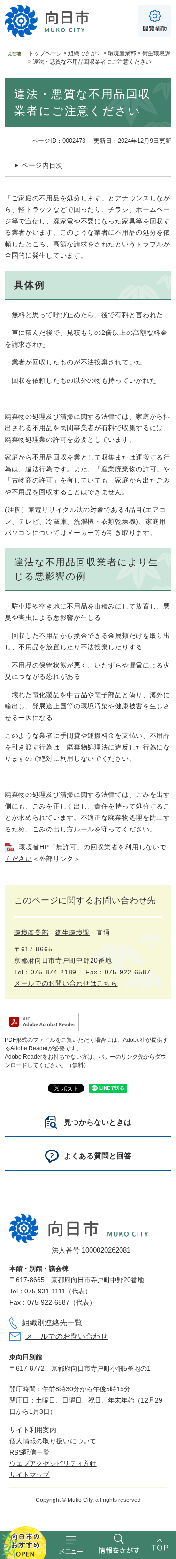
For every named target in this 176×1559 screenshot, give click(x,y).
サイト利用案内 (32, 1429)
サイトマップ (29, 1474)
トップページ (45, 53)
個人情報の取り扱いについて (53, 1441)
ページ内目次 (42, 165)
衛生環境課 (156, 53)
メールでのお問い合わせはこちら (66, 983)
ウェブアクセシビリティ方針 (53, 1463)
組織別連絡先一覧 (52, 1323)
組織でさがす (85, 53)
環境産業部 (31, 932)
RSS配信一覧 (29, 1452)
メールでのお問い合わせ (66, 1336)
